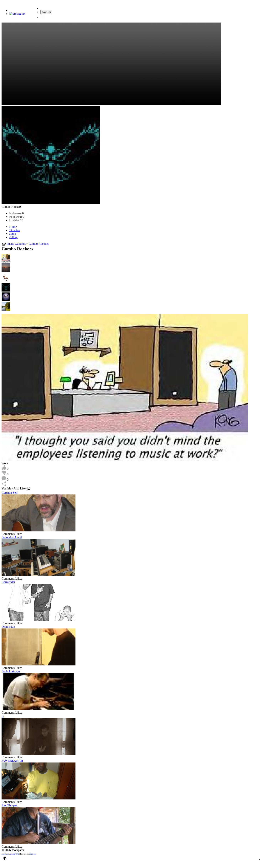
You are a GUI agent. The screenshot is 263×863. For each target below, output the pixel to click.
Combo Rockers (39, 243)
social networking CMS (10, 854)
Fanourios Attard (12, 537)
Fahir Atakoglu (11, 671)
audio (12, 233)
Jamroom (32, 854)
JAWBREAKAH (12, 760)
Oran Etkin (8, 626)
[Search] (42, 8)
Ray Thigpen (10, 805)
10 (16, 220)
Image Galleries (16, 243)
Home (13, 226)
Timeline (14, 230)
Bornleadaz (8, 582)
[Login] (42, 17)
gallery (13, 237)
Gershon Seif (10, 492)
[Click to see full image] (51, 203)
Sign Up (46, 12)
